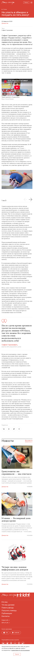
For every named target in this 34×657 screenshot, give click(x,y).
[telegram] (19, 429)
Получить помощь (9, 610)
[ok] (9, 429)
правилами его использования (20, 650)
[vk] (4, 429)
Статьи (5, 9)
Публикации (7, 613)
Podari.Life (5, 620)
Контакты (5, 616)
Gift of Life (5, 622)
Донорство (5, 486)
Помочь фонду (8, 608)
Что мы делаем (8, 605)
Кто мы (5, 602)
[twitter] (14, 429)
